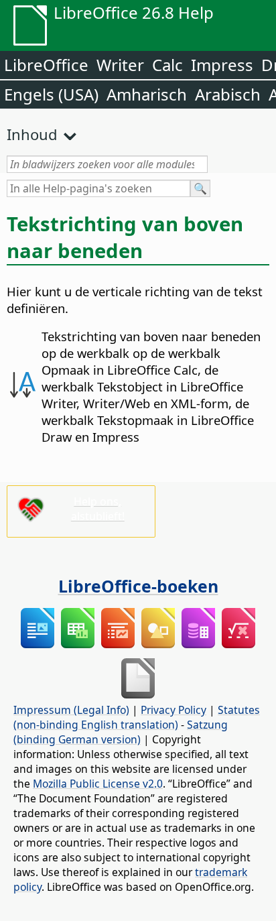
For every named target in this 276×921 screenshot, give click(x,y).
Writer (120, 65)
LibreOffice (46, 65)
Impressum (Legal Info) (71, 709)
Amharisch (147, 94)
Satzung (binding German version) (120, 732)
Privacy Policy (173, 709)
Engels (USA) (51, 94)
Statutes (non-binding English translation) (136, 717)
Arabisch (228, 94)
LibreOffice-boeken (138, 585)
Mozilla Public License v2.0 (98, 783)
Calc (167, 65)
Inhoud (32, 134)
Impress (222, 65)
